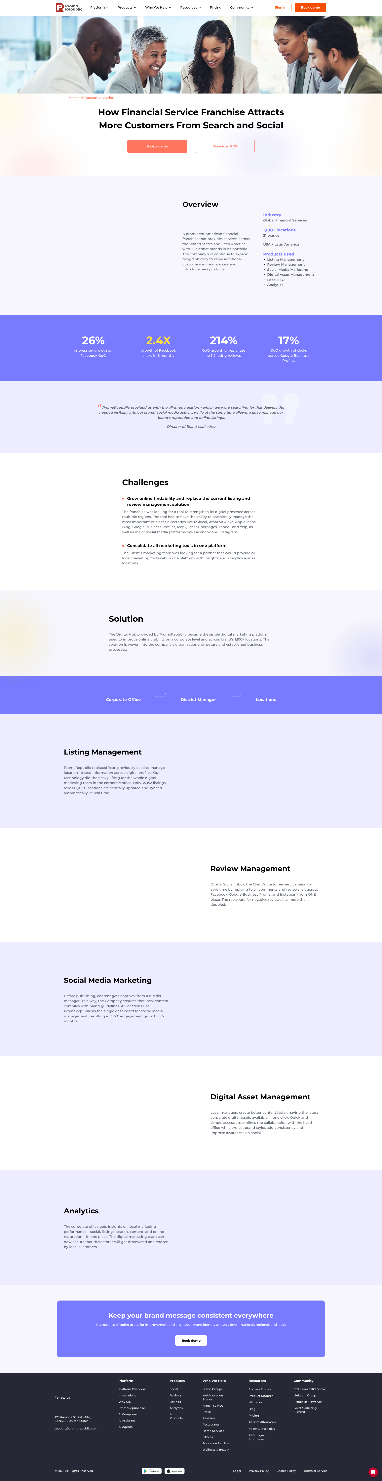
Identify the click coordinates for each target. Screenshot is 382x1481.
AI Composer (128, 1414)
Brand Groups (212, 1389)
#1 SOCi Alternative (262, 1422)
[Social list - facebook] (93, 1404)
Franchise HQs (213, 1405)
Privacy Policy (259, 1470)
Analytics (176, 1408)
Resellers (209, 1418)
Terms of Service (315, 1470)
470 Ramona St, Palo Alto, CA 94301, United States (73, 1419)
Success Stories (260, 1389)
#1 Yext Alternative (262, 1428)
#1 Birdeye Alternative (257, 1437)
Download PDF (224, 146)
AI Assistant (127, 1420)
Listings (175, 1402)
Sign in (280, 7)
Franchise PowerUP (308, 1402)
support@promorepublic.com (76, 1428)
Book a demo (157, 146)
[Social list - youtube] (66, 1404)
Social (174, 1389)
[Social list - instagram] (75, 1404)
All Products (176, 1416)
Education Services (216, 1443)
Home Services (213, 1431)
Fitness (208, 1437)
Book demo (310, 7)
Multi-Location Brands (213, 1397)
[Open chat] (373, 1472)
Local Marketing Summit (305, 1410)
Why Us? (125, 1402)
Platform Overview (132, 1389)
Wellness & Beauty (216, 1449)
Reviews (176, 1395)
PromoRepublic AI (132, 1408)
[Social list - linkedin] (58, 1404)
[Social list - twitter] (84, 1404)
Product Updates (261, 1396)
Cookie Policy (286, 1470)
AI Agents (126, 1427)
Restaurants (211, 1424)
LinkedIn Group (305, 1395)
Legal (237, 1470)
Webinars (255, 1402)
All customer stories (97, 97)
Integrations (127, 1395)
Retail (207, 1412)
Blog (252, 1409)
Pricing (215, 7)
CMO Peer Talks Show (309, 1389)
